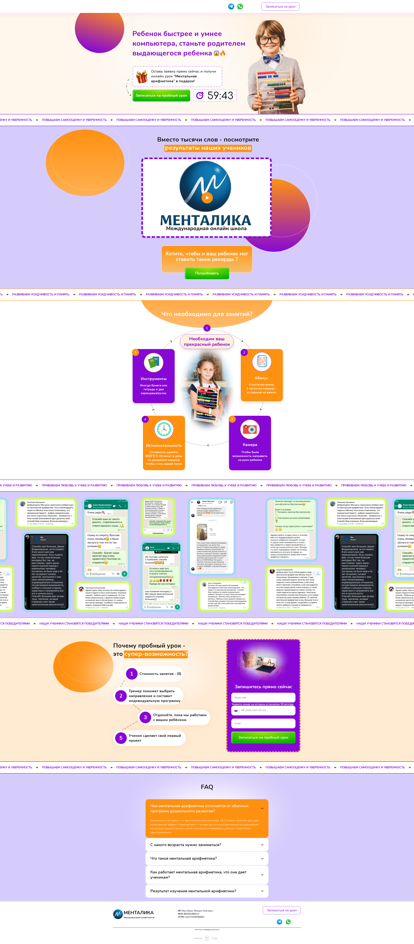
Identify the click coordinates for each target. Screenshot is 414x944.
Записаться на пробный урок (161, 95)
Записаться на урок (280, 6)
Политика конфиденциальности (207, 929)
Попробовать (207, 273)
